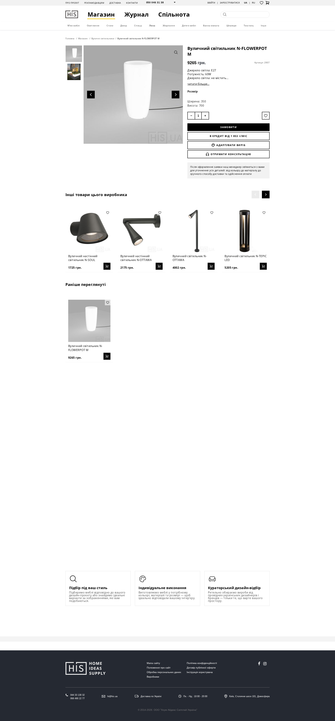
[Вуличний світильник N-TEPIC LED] (246, 231)
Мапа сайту (153, 663)
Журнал (136, 14)
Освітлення (93, 25)
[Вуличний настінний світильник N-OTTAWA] (141, 231)
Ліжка (152, 25)
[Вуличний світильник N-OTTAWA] (194, 231)
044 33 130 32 (77, 695)
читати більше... (198, 84)
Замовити (228, 127)
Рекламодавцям (94, 2)
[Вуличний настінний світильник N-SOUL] (89, 231)
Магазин (101, 14)
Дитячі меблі (189, 25)
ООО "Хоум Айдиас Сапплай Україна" (175, 709)
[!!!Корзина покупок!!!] (267, 4)
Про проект (72, 2)
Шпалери (231, 25)
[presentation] (255, 194)
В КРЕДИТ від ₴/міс (228, 136)
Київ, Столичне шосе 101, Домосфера (249, 696)
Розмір (192, 91)
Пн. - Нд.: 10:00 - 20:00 (195, 696)
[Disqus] (167, 410)
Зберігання (169, 25)
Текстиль (249, 25)
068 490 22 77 (77, 698)
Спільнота (174, 14)
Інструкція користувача (200, 672)
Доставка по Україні (151, 696)
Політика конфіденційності (202, 663)
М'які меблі (74, 25)
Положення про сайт (158, 667)
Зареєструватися (230, 2)
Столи (110, 25)
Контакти (132, 2)
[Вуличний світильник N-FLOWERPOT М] (89, 321)
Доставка (115, 2)
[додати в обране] (266, 115)
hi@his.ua (112, 696)
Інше (263, 25)
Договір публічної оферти (201, 667)
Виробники (153, 676)
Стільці (138, 25)
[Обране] (261, 3)
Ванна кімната (211, 25)
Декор (123, 25)
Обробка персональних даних (164, 672)
